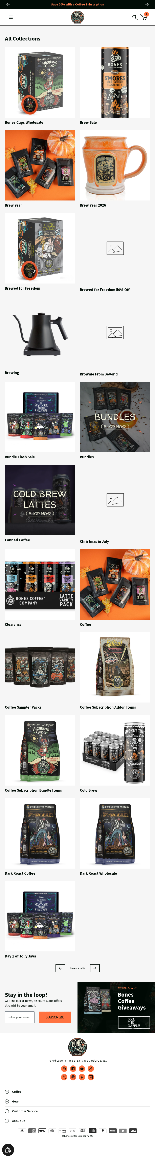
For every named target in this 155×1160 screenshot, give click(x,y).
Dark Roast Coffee (20, 873)
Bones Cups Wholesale (24, 122)
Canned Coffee (17, 540)
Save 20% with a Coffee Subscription (77, 4)
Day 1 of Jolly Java (20, 956)
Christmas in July (94, 541)
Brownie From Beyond (99, 374)
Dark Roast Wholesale (98, 873)
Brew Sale (88, 122)
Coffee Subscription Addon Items (108, 707)
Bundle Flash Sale (20, 457)
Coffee (85, 624)
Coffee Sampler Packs (23, 707)
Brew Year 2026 (93, 205)
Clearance (13, 624)
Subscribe (55, 1017)
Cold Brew (88, 790)
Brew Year (13, 205)
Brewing (12, 373)
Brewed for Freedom (22, 288)
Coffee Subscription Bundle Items (33, 790)
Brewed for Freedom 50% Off (104, 290)
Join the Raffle (134, 1022)
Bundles (87, 457)
